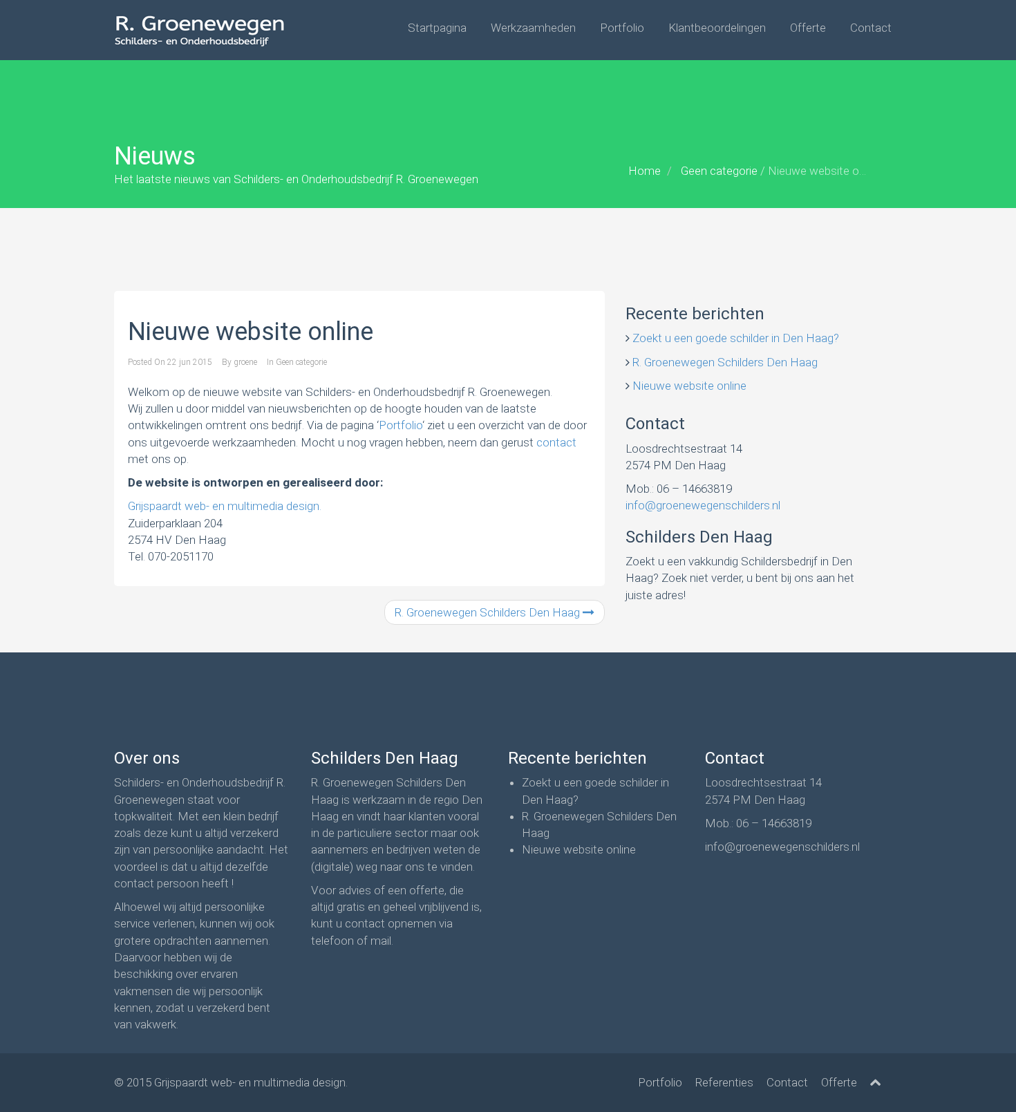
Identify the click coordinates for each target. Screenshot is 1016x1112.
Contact (871, 28)
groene (245, 362)
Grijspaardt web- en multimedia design (250, 1082)
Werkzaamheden (533, 28)
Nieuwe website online (689, 386)
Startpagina (437, 28)
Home (644, 171)
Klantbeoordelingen (717, 28)
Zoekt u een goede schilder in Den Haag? (735, 338)
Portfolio (622, 28)
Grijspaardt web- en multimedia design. (224, 506)
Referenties (724, 1082)
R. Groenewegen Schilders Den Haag (489, 612)
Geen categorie (719, 171)
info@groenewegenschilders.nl (702, 505)
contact (556, 442)
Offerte (808, 28)
